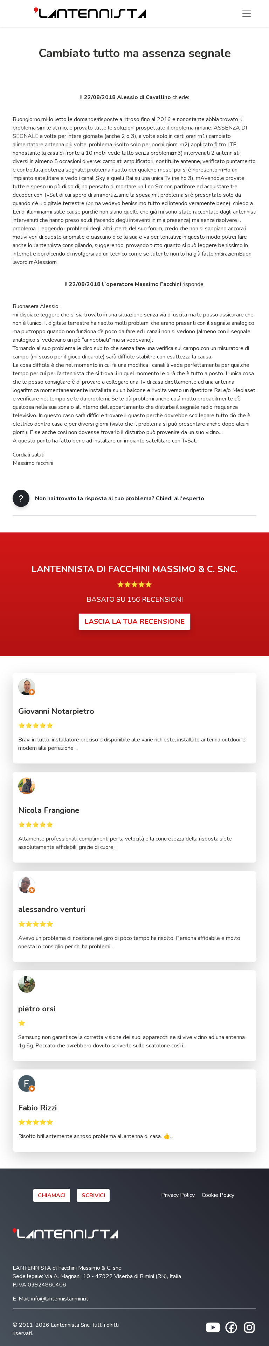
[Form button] (21, 498)
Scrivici (93, 1195)
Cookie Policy (218, 1195)
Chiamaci (51, 1195)
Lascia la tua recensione (134, 621)
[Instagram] (249, 1327)
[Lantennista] (90, 13)
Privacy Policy (178, 1195)
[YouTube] (213, 1327)
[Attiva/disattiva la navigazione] (246, 14)
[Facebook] (231, 1327)
